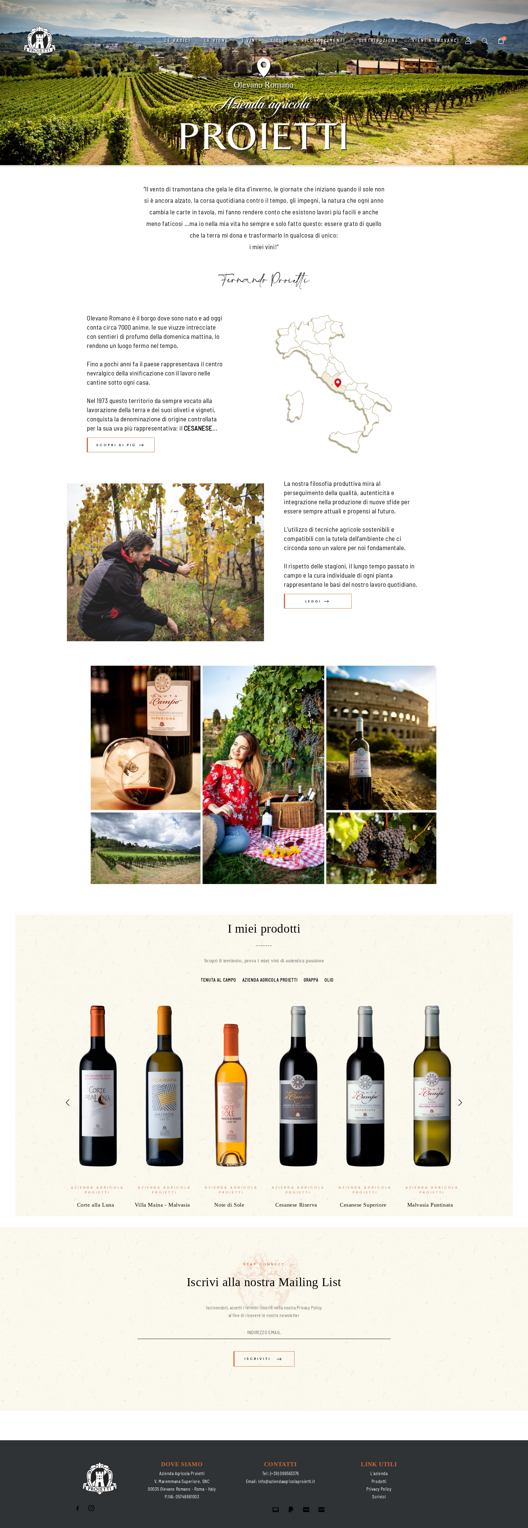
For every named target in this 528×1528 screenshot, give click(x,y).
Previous (68, 1102)
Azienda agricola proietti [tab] (270, 979)
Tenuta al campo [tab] (218, 979)
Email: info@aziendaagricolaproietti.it (280, 1481)
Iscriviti (257, 1358)
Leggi (313, 601)
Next (460, 1102)
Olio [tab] (329, 979)
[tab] (195, 976)
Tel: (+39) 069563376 (280, 1473)
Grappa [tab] (311, 979)
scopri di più (116, 444)
